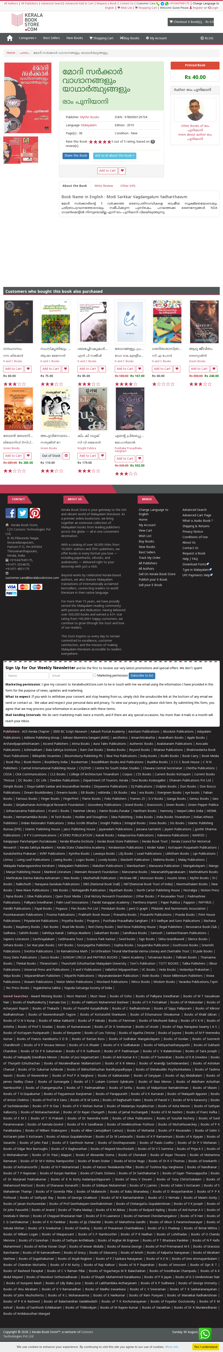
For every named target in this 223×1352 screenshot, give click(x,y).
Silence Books (198, 939)
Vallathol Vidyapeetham (121, 970)
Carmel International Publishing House (48, 768)
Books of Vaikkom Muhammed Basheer (100, 1002)
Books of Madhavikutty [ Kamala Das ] (40, 1002)
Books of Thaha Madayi (75, 1210)
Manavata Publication (164, 866)
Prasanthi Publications (156, 915)
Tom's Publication (142, 964)
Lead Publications (149, 854)
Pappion (189, 903)
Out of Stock (51, 456)
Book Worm (32, 762)
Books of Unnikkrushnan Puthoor (130, 1125)
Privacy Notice (192, 532)
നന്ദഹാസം (12, 349)
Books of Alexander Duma (95, 1155)
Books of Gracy (75, 1253)
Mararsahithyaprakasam (168, 872)
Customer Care (163, 3)
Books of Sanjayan (147, 1076)
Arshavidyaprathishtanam (21, 744)
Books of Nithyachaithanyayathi (167, 1045)
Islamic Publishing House (42, 829)
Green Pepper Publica (203, 805)
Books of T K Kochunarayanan (123, 1302)
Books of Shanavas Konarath (57, 1186)
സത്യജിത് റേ (51, 443)
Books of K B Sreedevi (191, 1057)
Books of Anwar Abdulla (86, 1247)
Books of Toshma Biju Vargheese (159, 1167)
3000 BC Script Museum (70, 732)
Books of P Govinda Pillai (54, 1192)
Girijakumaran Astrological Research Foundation (50, 805)
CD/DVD (85, 768)
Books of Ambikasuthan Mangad (26, 1314)
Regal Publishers (170, 927)
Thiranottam (48, 964)
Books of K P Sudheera (157, 1283)
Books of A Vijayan (189, 1137)
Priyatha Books (72, 921)
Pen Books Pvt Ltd (84, 909)
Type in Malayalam (195, 570)
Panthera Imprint (145, 903)
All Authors (11, 3)
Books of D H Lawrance (103, 1216)
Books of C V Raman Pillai (66, 1271)
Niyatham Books (121, 890)
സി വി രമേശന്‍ (89, 443)
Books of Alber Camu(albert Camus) (97, 1131)
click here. (166, 703)
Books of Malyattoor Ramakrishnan (162, 1088)
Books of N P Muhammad (60, 1167)
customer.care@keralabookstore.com (32, 578)
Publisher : (82, 117)
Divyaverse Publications (110, 787)
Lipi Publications (204, 854)
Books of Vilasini (205, 1088)
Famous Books (26, 799)
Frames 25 (137, 799)
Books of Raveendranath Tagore (52, 1015)
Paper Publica (170, 903)
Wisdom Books (164, 982)
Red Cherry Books (101, 927)
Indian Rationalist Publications (42, 823)
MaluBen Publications (107, 866)
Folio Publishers (115, 799)
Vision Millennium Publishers (183, 976)
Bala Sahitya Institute (61, 750)
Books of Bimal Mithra (200, 1228)
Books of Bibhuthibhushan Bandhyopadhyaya (99, 1070)
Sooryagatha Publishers (93, 945)
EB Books (88, 793)
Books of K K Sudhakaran (121, 1045)
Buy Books (131, 38)
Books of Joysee (169, 1033)
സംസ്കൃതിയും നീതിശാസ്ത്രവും (69, 349)
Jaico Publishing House (79, 829)
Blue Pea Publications (121, 756)
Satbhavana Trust (70, 939)
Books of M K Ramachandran (122, 1198)
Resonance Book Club (201, 927)
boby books (148, 756)
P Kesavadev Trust (171, 896)
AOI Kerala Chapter (35, 732)
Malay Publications (191, 860)
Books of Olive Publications (132, 1118)
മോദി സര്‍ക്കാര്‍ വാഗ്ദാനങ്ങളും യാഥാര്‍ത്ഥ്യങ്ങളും (96, 81)
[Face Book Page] (11, 517)
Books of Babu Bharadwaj (129, 1192)
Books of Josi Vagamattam (80, 1057)
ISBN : (131, 117)
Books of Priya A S (190, 1149)
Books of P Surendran (156, 1057)
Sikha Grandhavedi (171, 939)
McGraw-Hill (128, 878)
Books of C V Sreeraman (148, 1289)
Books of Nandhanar (202, 1167)
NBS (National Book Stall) (101, 884)
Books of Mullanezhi (91, 1192)
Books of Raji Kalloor (99, 1265)
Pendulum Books (113, 909)
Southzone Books (185, 945)
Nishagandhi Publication (89, 890)
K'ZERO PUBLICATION (76, 835)
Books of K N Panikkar (48, 1222)
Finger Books (50, 799)
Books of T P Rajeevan (19, 1173)
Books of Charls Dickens (97, 1173)
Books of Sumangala (53, 1082)
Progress (93, 921)
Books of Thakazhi (45, 1009)
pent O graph (138, 909)
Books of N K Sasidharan (85, 1125)
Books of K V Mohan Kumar (83, 1106)
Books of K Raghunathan (69, 1149)
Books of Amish (132, 1253)
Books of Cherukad (132, 1155)
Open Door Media (68, 896)
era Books (146, 793)
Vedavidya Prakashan (194, 970)
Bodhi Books (169, 756)
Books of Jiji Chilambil (85, 1222)
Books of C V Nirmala (164, 1198)
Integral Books (135, 823)
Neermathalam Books (192, 884)
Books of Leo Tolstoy (99, 1033)
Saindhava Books (135, 933)
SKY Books (65, 945)
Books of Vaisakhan (156, 1308)
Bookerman (79, 762)
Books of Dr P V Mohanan (197, 1143)
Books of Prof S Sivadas (35, 1027)
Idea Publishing (121, 817)
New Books (74, 38)
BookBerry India (56, 762)
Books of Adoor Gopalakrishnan (69, 1137)
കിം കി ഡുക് (88, 436)
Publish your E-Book (153, 580)
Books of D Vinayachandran (173, 1192)
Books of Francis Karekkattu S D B (42, 1039)
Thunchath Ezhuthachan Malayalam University (93, 964)
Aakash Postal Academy (108, 732)
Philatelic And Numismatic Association (178, 909)
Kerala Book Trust (155, 842)
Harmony (166, 811)
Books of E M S (15, 1118)
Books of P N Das (45, 1106)
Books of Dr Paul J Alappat (51, 1155)
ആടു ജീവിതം (201, 349)
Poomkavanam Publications (23, 915)
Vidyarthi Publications (79, 976)
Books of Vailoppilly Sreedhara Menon (30, 1057)
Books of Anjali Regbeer (75, 1259)
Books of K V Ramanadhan (61, 1289)
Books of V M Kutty (65, 1265)
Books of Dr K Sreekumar (112, 1027)
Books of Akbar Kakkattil (56, 1021)
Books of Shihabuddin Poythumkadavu (163, 1070)
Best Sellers (51, 38)
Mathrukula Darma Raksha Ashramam (33, 878)
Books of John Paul (34, 1143)
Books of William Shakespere (46, 1131)
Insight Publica (87, 448)
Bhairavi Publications (168, 750)
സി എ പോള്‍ (162, 356)
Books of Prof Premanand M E (167, 1247)
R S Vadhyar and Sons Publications (175, 921)
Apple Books (196, 738)
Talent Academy (132, 958)
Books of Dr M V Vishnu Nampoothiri (47, 1161)
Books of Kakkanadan (114, 1076)
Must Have (98, 996)
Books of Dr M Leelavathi (114, 1137)
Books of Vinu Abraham (20, 1289)
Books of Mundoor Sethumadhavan (52, 1277)
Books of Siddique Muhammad (104, 1186)
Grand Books (134, 805)
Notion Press (210, 890)
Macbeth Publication (135, 860)
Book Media (210, 756)
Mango (214, 866)
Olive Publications (39, 896)
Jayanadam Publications (116, 829)
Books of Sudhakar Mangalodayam (134, 1039)
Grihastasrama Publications (25, 811)
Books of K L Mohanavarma (68, 1295)
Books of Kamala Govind (45, 1125)
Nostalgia (190, 890)
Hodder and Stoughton (91, 817)
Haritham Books (145, 811)
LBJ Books (125, 854)
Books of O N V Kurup (19, 1021)
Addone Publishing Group (41, 738)
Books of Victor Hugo (129, 1161)
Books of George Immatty (197, 1283)
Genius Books (199, 799)
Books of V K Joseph (188, 1204)
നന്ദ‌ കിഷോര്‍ (13, 356)
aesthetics (120, 738)
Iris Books (177, 823)
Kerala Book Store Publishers (118, 842)
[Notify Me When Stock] (66, 456)
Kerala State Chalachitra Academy (81, 848)
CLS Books (58, 774)
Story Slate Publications (20, 958)
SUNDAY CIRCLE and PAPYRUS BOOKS (90, 958)
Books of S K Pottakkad (149, 1002)
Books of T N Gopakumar (21, 1094)
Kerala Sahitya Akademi (36, 848)
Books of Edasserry (103, 1253)
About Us (189, 543)
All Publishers (29, 3)
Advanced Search (52, 3)
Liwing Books (62, 860)
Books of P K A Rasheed (21, 1302)
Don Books (188, 787)
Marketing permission (112, 676)
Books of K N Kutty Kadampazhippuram (81, 1180)
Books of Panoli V (156, 1100)
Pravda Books (185, 915)
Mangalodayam (194, 866)
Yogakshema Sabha (47, 988)
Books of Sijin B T (203, 1265)
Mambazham (136, 866)
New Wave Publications (32, 890)
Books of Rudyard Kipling (147, 1210)
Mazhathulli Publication (99, 878)
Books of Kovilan (176, 1039)
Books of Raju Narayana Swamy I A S (189, 1027)
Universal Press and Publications (46, 970)
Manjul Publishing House (23, 872)
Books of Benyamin (67, 1033)
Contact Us (126, 3)
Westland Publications (112, 982)
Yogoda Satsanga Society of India (88, 988)
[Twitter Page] (23, 517)
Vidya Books (12, 976)
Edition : (124, 125)
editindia (104, 793)
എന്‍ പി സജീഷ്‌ (89, 356)
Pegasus (62, 909)
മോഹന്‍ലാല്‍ (125, 443)
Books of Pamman (121, 1021)
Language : (81, 125)
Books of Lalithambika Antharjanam (111, 1283)
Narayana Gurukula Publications (57, 884)
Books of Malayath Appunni (187, 1094)
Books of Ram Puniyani (146, 1295)
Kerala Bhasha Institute (77, 842)
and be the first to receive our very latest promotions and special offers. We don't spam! (103, 668)
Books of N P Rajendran (137, 1265)
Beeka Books (116, 750)
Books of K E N (157, 1259)
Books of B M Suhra (84, 1100)
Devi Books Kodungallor (149, 781)
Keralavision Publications (126, 848)
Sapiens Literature (16, 939)
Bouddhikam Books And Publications (117, 762)
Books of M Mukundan (186, 1002)
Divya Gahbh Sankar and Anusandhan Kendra (58, 787)
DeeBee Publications (64, 781)
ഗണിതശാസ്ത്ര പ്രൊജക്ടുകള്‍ (178, 349)
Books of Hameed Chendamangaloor (150, 1216)
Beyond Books (139, 750)
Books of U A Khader (84, 1045)
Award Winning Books (46, 996)
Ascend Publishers (55, 744)
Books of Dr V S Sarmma (155, 1149)
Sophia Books (123, 945)
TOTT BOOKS (169, 964)
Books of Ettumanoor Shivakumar (155, 1015)
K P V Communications (40, 835)
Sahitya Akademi (79, 933)
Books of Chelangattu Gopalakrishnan (143, 1204)
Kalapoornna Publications (136, 835)
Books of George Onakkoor (77, 1198)
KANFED (198, 835)
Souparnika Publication (153, 945)
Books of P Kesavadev (174, 1131)
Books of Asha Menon (174, 1106)
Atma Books (81, 744)
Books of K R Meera (120, 1064)
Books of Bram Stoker (94, 1161)
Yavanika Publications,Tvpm (198, 982)
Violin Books (150, 976)
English (109, 8)
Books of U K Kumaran (147, 1094)
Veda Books (167, 970)
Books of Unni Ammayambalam (194, 1259)
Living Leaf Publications (33, 860)
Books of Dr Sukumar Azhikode (40, 1070)
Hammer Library (84, 811)
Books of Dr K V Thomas (167, 1161)
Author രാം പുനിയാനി (192, 90)
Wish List (126, 8)
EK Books (120, 793)
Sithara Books (13, 945)
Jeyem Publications (178, 829)
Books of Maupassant (58, 1234)
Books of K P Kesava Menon (44, 1045)
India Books (144, 817)
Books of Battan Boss (88, 1039)
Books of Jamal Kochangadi (127, 1112)
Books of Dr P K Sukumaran (41, 1051)
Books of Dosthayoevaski (116, 1143)
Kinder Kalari (156, 848)
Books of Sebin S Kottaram (180, 1186)
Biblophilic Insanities (46, 756)
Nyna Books (14, 896)
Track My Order (149, 558)
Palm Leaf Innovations (72, 903)
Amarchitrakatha (143, 738)
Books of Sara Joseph (201, 1051)
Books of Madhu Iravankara (105, 1289)
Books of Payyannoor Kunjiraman (68, 1094)
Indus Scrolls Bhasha (82, 823)
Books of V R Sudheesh (83, 1051)
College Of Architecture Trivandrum (94, 774)
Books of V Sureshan (34, 1241)
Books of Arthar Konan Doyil (45, 1247)
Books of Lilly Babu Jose (63, 1283)
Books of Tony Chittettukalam (179, 1180)
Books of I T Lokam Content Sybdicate (104, 1082)
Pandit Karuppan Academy (110, 903)
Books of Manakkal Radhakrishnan (192, 1295)
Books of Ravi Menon (155, 1082)
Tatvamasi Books (159, 958)
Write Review (104, 186)
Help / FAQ (190, 559)
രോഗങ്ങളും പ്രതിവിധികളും (138, 349)
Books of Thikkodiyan (80, 1308)
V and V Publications (87, 970)
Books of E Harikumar (109, 1295)
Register (197, 8)
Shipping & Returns (195, 526)
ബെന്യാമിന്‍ (198, 356)
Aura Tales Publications (109, 744)
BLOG (208, 38)
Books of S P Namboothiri (97, 1234)
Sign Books (147, 939)
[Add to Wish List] (122, 171)
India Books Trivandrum (173, 817)
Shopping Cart (147, 8)
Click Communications (31, 774)
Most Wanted (76, 996)
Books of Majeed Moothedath (112, 1149)
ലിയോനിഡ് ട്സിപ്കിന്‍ (20, 443)
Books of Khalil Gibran (200, 1015)
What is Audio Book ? (197, 521)
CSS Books (143, 774)
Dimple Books (13, 787)
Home (11, 53)
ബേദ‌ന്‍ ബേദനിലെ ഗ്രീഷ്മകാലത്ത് (32, 436)
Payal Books (43, 909)
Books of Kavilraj (77, 1228)
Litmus (8, 860)
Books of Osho (121, 996)
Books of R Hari (191, 1216)
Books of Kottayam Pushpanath (26, 1033)
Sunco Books (50, 958)
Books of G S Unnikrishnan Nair (197, 1277)
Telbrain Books (186, 958)
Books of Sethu (120, 1088)
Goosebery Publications (104, 805)
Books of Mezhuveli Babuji (158, 1021)
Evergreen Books (169, 793)
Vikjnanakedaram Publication (118, 976)
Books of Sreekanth (202, 1161)
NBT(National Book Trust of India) (148, 884)
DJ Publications (141, 787)
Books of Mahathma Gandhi (125, 1222)
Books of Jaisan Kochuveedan (24, 1204)
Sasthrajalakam (44, 939)
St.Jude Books (203, 951)
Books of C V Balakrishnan (162, 1051)
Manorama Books (134, 872)
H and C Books (12, 361)
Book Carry (190, 756)
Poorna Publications (60, 915)
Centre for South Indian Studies (117, 768)
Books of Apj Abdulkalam (183, 1076)
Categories (26, 38)
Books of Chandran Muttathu (24, 1265)
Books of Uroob (147, 1027)
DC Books (25, 781)
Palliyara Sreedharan (38, 903)
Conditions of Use (195, 537)
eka (133, 793)
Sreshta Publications (38, 951)
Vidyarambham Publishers (42, 976)
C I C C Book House (185, 762)
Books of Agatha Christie (137, 1033)
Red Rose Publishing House (136, 927)
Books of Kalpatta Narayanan (168, 1253)
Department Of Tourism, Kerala (105, 781)
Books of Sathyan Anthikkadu (73, 1241)
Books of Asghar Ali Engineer (118, 1241)
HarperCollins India (190, 811)
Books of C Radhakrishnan (131, 1009)
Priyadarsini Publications (41, 921)
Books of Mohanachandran (40, 1112)
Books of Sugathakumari (36, 1259)
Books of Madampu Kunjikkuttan (130, 1106)
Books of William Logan (20, 1234)
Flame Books (91, 799)
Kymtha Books (79, 854)
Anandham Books (171, 738)
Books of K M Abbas (110, 1210)
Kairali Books (105, 835)
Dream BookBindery (38, 793)
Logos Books (85, 860)
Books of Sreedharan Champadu (172, 1271)
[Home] (9, 38)
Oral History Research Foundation (108, 896)
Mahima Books (164, 860)
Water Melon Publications (74, 982)
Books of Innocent (172, 1265)
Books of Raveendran (32, 1076)
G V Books (156, 799)
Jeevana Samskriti (148, 829)
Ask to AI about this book (114, 156)
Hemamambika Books (31, 817)
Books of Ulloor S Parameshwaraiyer (176, 1222)
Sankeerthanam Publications (186, 933)
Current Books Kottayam (173, 774)
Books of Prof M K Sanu (49, 1100)
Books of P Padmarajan (121, 1051)
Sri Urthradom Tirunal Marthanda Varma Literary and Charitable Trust (140, 951)
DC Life (41, 781)
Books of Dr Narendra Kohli (88, 1118)
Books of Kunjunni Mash (24, 1283)
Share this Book (75, 156)
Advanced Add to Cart (79, 3)
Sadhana (9, 933)
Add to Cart (107, 171)
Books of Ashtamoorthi (20, 1167)
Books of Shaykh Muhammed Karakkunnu (111, 1277)
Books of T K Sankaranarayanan (193, 1289)
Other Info (127, 186)
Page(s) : (74, 133)
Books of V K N (192, 1021)
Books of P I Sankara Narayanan (119, 1259)
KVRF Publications (52, 854)
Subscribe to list (142, 676)
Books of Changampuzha (43, 1088)
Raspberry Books (28, 927)
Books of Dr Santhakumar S (139, 1173)
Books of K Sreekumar (44, 1228)
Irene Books (158, 823)
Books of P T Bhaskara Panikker (166, 1241)
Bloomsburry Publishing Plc (83, 756)
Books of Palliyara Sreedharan (157, 996)
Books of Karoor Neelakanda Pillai (107, 1167)
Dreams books (66, 793)
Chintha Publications (200, 768)
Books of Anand (43, 1210)
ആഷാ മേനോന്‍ (53, 356)
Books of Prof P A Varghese (73, 1076)
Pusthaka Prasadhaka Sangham (128, 450)
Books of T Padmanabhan (85, 1088)
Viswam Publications (38, 982)
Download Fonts (194, 564)
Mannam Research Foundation (96, 872)
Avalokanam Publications (174, 744)
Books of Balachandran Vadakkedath (70, 1302)
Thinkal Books (26, 964)
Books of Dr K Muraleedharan (195, 1308)
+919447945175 (179, 3)
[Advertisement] (111, 247)
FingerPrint (71, 799)
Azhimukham (33, 750)
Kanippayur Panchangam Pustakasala (29, 842)
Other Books (145, 896)
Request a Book (107, 3)
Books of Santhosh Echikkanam (39, 1308)
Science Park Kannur (101, 939)
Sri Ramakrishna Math (72, 951)
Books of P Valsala (91, 1021)
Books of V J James (143, 1186)
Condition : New (126, 133)
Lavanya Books (104, 854)
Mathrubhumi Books (203, 872)
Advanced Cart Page (196, 515)
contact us (25, 703)
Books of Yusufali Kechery (176, 1118)
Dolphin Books (166, 787)
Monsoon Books (152, 878)
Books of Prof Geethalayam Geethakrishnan (80, 1204)
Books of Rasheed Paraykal (23, 1271)
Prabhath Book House (94, 915)
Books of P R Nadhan (136, 1234)
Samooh (156, 933)
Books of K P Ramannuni (154, 1137)
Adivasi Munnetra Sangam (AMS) (86, 738)
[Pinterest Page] (35, 517)
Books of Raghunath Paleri (122, 1100)
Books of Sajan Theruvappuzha (184, 1173)
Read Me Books (73, 927)
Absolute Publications (178, 732)
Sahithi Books (29, 933)
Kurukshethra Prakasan (19, 854)
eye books (192, 793)
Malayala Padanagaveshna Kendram (29, 866)
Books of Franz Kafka (201, 1112)
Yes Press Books (17, 988)
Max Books (72, 878)
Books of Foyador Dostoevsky (172, 1302)
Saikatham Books (106, 933)
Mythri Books (199, 878)
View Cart (145, 531)
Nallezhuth (23, 884)
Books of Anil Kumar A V (120, 1057)
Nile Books (60, 890)
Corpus (127, 774)
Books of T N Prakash (47, 1118)
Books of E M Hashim (166, 1112)
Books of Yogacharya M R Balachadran (117, 1271)
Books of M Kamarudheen (41, 1253)
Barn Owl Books (91, 750)
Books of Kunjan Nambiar (58, 1173)
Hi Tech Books (61, 817)
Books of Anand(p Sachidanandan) (164, 1064)
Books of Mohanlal (140, 1131)
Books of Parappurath (111, 1094)
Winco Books (140, 982)
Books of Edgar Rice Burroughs (25, 1149)
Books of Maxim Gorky (200, 1198)
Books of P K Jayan (158, 1277)
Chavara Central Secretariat (162, 768)
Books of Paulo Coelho (157, 1143)
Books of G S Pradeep (164, 1228)
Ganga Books (176, 799)
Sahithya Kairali (53, 933)
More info (171, 1347)
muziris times (176, 878)
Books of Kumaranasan (74, 1027)
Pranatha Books (125, 915)
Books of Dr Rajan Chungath (83, 1112)
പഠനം (24, 53)
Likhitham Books (177, 854)
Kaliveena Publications (173, 835)
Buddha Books (157, 762)
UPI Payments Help (196, 575)
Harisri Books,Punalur (114, 811)
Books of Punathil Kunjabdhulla (85, 1009)
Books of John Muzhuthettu (23, 1295)
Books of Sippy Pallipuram (173, 1009)
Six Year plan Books (40, 945)
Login (214, 8)
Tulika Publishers (193, 964)
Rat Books (51, 927)
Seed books (127, 939)
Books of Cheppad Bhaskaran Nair (57, 1216)
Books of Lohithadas (172, 1234)
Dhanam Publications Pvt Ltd (190, 781)
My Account (158, 38)
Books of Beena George (124, 1247)
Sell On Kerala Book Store (157, 574)
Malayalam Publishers (73, 866)
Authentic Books (141, 744)
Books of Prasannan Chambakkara (119, 1228)
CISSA (7, 774)
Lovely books (107, 860)
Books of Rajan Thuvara (168, 1155)
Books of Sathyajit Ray (36, 1198)
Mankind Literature (57, 872)
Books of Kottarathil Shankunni (103, 1015)
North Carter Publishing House (158, 890)
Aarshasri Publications (143, 732)
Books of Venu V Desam (133, 1180)
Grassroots (155, 805)
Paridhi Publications (17, 909)
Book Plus (13, 762)
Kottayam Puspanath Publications (192, 848)
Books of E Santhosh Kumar (73, 1143)
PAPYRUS (204, 903)
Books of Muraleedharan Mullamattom (72, 1064)
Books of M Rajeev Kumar (119, 1308)
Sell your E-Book (150, 585)
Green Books (197, 361)
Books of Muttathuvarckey (177, 1125)
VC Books (148, 970)
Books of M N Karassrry (190, 1100)
